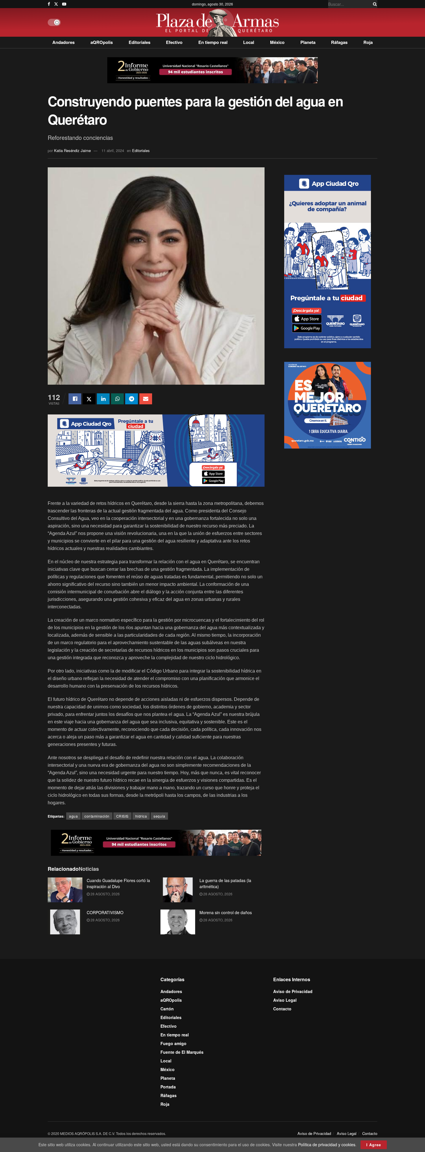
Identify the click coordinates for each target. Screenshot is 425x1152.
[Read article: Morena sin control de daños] (177, 922)
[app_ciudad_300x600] (327, 261)
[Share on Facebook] (75, 398)
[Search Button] (374, 4)
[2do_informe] (212, 70)
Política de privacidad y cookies (326, 1144)
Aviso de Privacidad (293, 991)
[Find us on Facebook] (49, 4)
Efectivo (174, 42)
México (277, 42)
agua (73, 816)
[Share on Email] (145, 398)
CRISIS (122, 816)
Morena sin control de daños (225, 912)
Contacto (282, 1009)
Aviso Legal (285, 1000)
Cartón (167, 1009)
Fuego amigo (173, 1043)
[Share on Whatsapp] (117, 398)
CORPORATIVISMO (105, 912)
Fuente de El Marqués (182, 1052)
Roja (368, 42)
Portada (168, 1087)
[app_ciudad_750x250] (156, 450)
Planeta (307, 42)
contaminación (97, 816)
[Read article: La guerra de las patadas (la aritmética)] (177, 889)
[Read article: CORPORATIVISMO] (65, 922)
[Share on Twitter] (89, 398)
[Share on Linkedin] (103, 398)
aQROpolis (101, 42)
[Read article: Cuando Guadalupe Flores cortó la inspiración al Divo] (65, 889)
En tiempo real (213, 42)
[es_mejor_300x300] (327, 404)
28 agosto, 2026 (105, 893)
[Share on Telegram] (131, 398)
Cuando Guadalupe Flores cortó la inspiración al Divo (118, 883)
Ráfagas (339, 42)
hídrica (141, 816)
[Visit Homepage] (219, 22)
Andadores (63, 42)
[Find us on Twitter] (56, 4)
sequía (159, 816)
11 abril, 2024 (112, 150)
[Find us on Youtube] (64, 4)
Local (248, 42)
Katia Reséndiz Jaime (72, 150)
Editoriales (139, 42)
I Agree (373, 1144)
